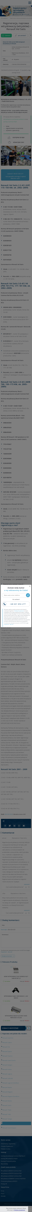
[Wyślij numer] (28, 595)
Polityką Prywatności (19, 611)
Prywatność (6, 624)
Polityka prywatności (19, 1210)
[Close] (30, 586)
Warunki (11, 624)
